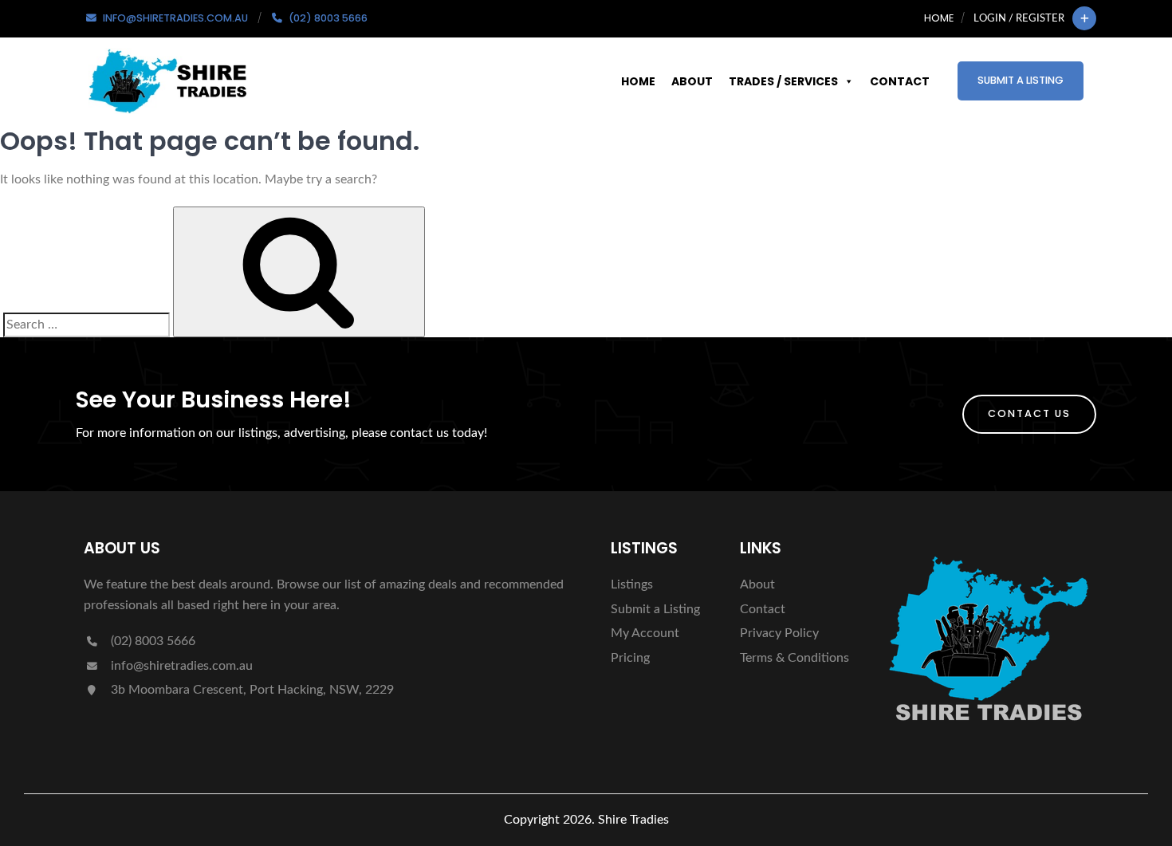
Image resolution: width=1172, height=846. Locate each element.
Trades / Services (783, 81)
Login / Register (1018, 18)
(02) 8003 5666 (151, 641)
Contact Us (1029, 413)
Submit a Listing (1020, 80)
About (692, 81)
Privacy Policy (779, 633)
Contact (900, 81)
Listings (632, 584)
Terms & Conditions (794, 657)
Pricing (630, 657)
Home (939, 18)
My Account (645, 633)
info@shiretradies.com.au (180, 665)
